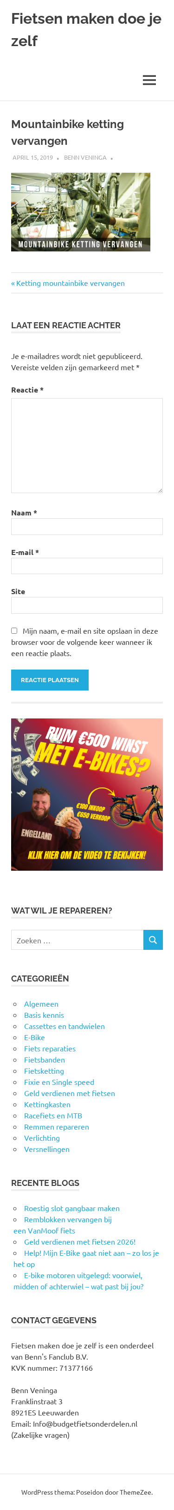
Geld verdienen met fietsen (69, 1092)
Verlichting (42, 1137)
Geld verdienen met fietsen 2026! (79, 1241)
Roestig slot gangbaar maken (72, 1207)
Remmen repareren (56, 1126)
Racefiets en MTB (53, 1115)
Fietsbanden (44, 1059)
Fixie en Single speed (59, 1081)
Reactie (27, 389)
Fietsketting (44, 1070)
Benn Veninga (85, 157)
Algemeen (41, 1003)
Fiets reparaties (50, 1048)
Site (18, 591)
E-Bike (34, 1037)
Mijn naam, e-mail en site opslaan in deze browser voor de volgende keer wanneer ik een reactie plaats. (84, 641)
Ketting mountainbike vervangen (70, 282)
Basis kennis (44, 1014)
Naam (24, 512)
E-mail (25, 552)
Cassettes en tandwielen (64, 1025)
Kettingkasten (47, 1104)
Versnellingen (47, 1148)
